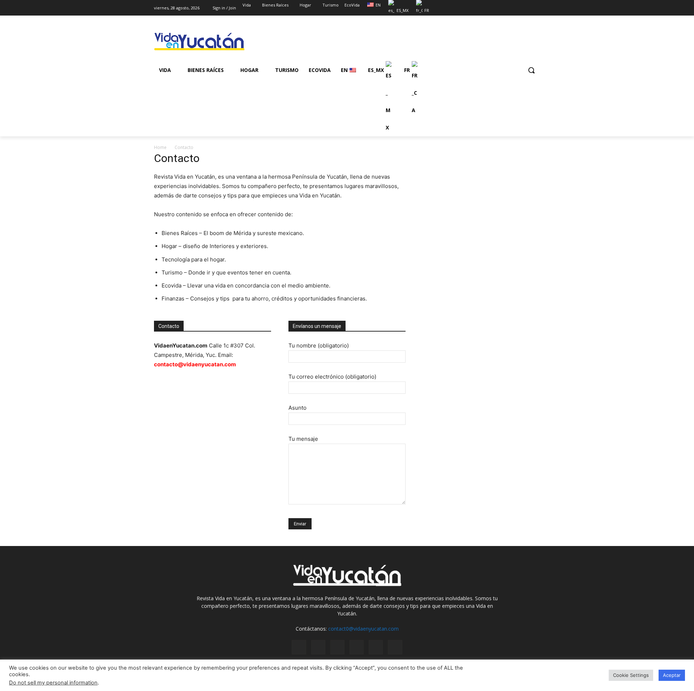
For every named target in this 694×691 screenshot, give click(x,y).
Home (160, 147)
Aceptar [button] (672, 675)
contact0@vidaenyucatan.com (363, 628)
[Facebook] (496, 5)
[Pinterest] (357, 647)
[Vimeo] (526, 5)
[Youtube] (536, 5)
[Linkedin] (337, 647)
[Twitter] (516, 5)
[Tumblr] (376, 647)
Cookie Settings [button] (631, 675)
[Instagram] (506, 5)
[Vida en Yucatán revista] (212, 42)
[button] (531, 70)
